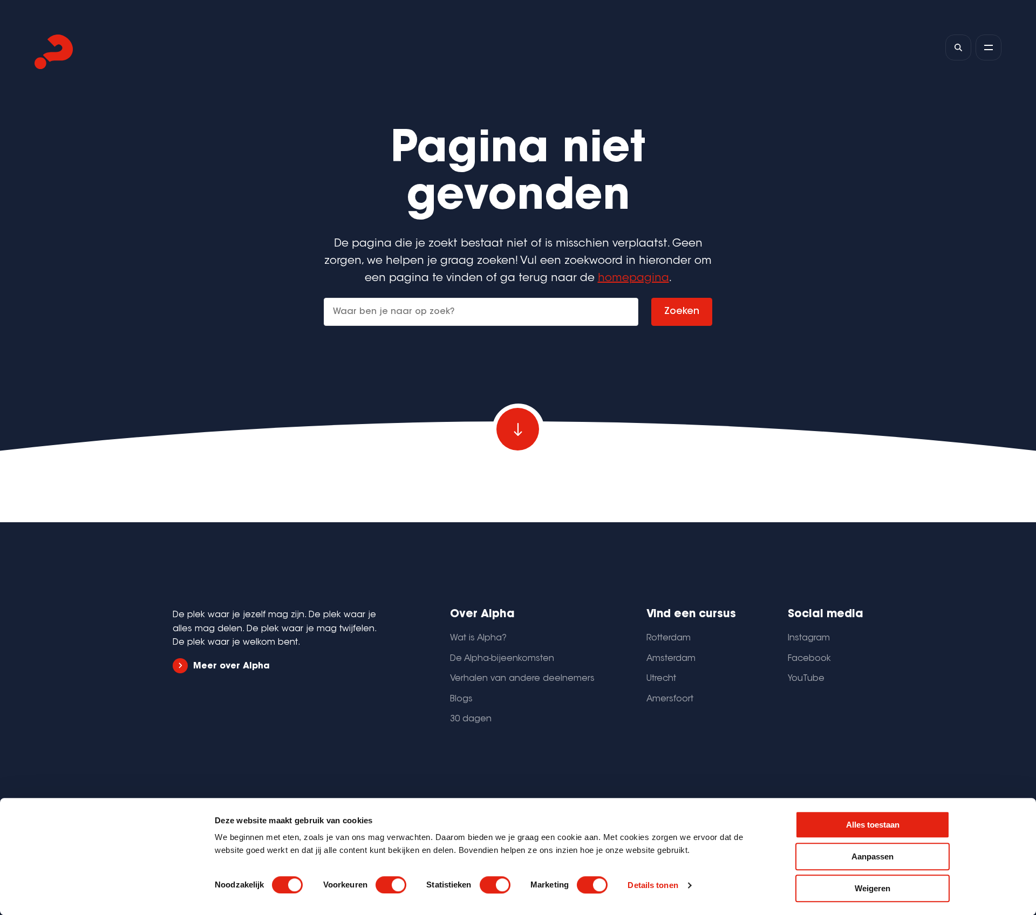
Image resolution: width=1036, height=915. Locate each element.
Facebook (809, 658)
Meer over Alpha (231, 666)
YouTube (806, 678)
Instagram (809, 638)
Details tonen (653, 885)
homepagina (633, 278)
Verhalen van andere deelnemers (522, 678)
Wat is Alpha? (478, 638)
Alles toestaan (872, 824)
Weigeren (872, 888)
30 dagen (471, 719)
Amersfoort (669, 699)
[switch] (391, 884)
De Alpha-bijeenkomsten (502, 658)
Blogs (461, 699)
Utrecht (661, 678)
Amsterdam (671, 658)
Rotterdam (668, 638)
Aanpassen (872, 856)
